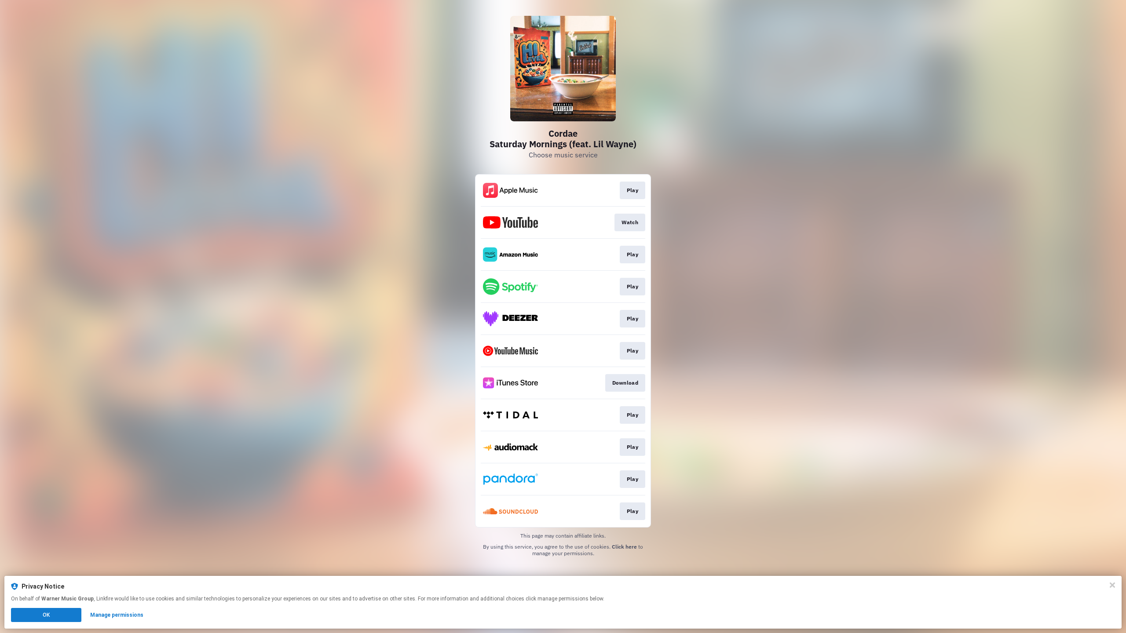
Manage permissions (116, 615)
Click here (624, 546)
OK (46, 615)
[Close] (1112, 585)
